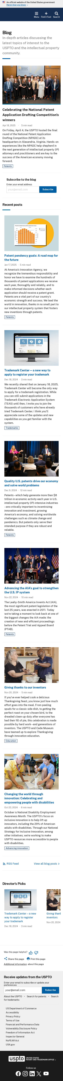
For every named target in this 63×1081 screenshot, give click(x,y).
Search (56, 17)
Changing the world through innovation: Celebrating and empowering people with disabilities (29, 798)
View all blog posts (45, 863)
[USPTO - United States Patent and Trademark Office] (31, 1061)
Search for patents (36, 996)
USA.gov (10, 1044)
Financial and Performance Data (22, 1024)
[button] (14, 959)
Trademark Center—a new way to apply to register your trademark (20, 917)
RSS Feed (13, 863)
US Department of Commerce (21, 1008)
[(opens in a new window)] (24, 1075)
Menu (36, 17)
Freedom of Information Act (20, 1032)
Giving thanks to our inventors (25, 687)
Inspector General (15, 1036)
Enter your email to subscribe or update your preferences (26, 984)
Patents (8, 166)
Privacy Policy (13, 1016)
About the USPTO (13, 996)
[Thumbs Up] (31, 953)
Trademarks (12, 428)
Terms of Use (12, 1020)
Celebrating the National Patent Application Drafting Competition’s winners (30, 115)
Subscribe (50, 990)
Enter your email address (19, 184)
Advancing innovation (17, 848)
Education (11, 741)
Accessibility (12, 1012)
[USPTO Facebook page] (17, 1075)
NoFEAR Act (12, 1040)
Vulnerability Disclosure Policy (21, 1028)
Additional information (15, 964)
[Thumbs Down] (36, 953)
